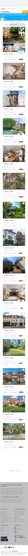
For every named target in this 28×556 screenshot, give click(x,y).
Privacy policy (20, 552)
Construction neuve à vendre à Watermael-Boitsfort (12, 502)
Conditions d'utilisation (5, 552)
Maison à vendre (8, 54)
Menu (25, 12)
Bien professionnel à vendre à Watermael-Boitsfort (11, 500)
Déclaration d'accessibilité (16, 554)
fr (26, 8)
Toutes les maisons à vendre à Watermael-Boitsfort (12, 494)
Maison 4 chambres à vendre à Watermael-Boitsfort (12, 491)
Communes (8, 554)
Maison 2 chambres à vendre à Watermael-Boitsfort (12, 488)
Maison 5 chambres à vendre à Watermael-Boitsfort (12, 492)
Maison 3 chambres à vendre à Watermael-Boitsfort (12, 490)
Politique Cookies (13, 552)
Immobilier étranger (11, 8)
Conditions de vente (8, 553)
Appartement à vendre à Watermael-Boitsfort (10, 499)
